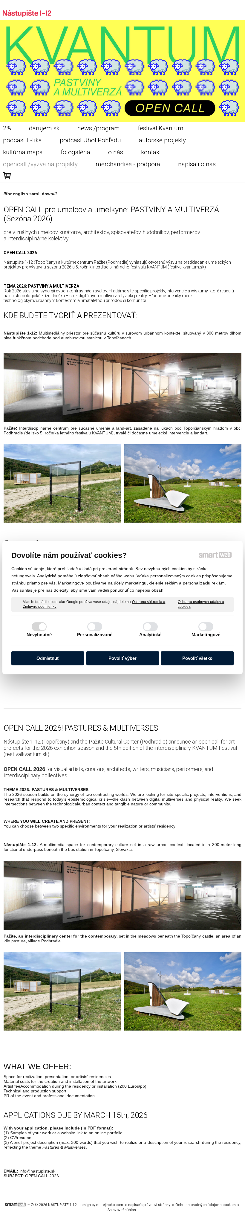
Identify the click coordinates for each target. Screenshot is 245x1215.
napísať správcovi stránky (149, 1205)
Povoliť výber (122, 658)
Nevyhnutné (39, 634)
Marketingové (206, 634)
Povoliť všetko (197, 658)
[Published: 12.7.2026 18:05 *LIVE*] (30, 1205)
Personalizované (94, 634)
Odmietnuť (47, 658)
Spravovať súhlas (122, 1210)
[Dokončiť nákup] (7, 176)
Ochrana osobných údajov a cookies (201, 604)
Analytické (150, 634)
